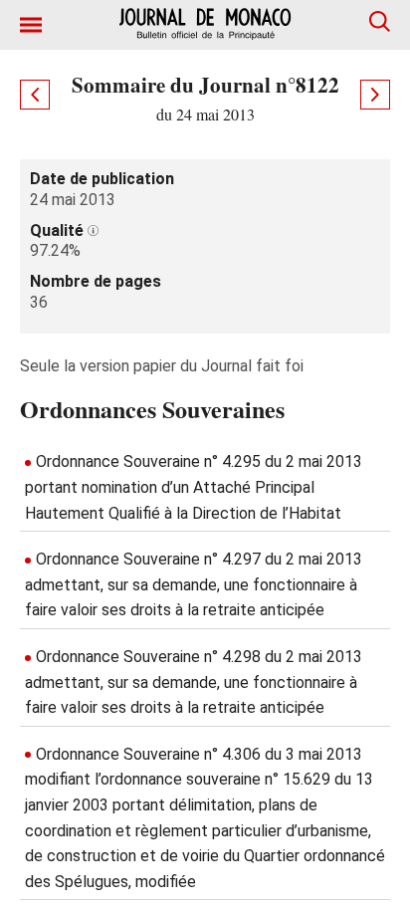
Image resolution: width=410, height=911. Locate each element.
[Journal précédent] (35, 95)
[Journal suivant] (375, 95)
